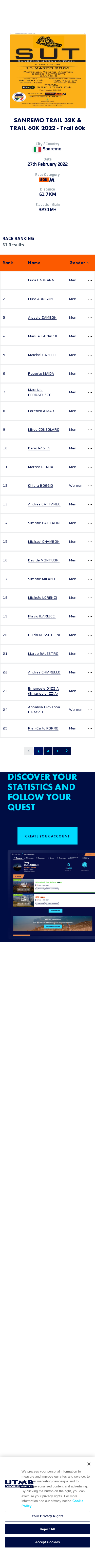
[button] (28, 751)
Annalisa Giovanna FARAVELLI (44, 709)
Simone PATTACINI (44, 523)
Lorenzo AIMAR (41, 411)
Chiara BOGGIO (40, 485)
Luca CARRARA (41, 280)
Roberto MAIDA (41, 373)
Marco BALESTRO (43, 654)
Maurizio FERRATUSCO (39, 392)
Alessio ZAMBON (42, 317)
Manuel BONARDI (42, 336)
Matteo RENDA (40, 467)
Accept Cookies (47, 1542)
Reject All (47, 1529)
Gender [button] (77, 262)
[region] (47, 1503)
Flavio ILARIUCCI (42, 616)
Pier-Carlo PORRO (43, 728)
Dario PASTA (39, 448)
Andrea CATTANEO (44, 504)
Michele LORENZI (42, 598)
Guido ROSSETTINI (44, 635)
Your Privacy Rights (47, 1516)
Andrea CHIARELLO (44, 672)
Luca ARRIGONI (41, 299)
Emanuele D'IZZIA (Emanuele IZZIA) (43, 691)
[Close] (88, 1464)
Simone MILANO (41, 579)
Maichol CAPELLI (42, 355)
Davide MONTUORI (44, 560)
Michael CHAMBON (44, 541)
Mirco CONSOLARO (43, 429)
